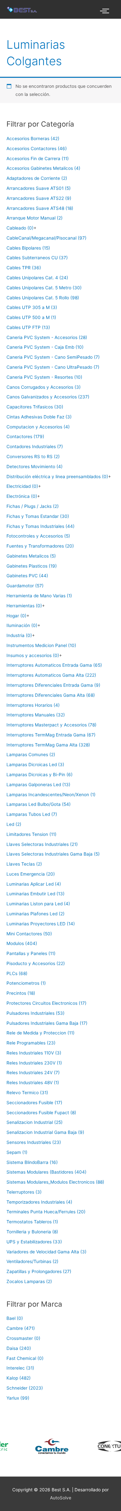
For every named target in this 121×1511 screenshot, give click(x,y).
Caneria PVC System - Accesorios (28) (46, 337)
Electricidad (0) (22, 486)
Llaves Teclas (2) (24, 864)
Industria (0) (19, 635)
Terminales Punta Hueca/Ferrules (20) (46, 1211)
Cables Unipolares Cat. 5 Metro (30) (44, 287)
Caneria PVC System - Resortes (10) (44, 377)
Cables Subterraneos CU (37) (37, 257)
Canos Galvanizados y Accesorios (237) (47, 396)
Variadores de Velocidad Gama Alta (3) (46, 1251)
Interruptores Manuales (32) (35, 714)
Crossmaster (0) (23, 1338)
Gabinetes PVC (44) (27, 575)
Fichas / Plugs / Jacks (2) (32, 506)
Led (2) (13, 824)
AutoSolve (60, 1497)
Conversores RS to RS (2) (33, 456)
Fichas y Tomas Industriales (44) (40, 526)
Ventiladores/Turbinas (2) (32, 1261)
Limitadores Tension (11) (31, 834)
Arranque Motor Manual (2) (34, 218)
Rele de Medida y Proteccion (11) (40, 1032)
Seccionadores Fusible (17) (34, 1102)
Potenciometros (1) (26, 983)
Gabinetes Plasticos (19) (31, 566)
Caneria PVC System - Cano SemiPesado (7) (53, 357)
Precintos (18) (20, 993)
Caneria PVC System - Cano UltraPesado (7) (52, 367)
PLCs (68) (16, 973)
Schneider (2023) (24, 1388)
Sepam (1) (16, 1152)
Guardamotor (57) (25, 585)
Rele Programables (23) (30, 1042)
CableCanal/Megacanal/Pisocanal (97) (46, 238)
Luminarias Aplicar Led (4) (33, 884)
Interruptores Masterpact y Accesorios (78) (51, 724)
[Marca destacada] (38, 1446)
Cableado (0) (20, 228)
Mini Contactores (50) (29, 933)
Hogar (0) (16, 615)
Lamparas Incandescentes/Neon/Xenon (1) (51, 794)
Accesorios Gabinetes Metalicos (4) (43, 168)
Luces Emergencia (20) (30, 874)
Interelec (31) (20, 1368)
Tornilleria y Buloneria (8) (32, 1231)
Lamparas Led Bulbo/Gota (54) (38, 804)
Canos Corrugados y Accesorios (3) (43, 387)
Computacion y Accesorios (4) (38, 426)
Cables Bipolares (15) (28, 248)
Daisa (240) (18, 1348)
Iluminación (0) (21, 625)
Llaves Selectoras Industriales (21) (42, 844)
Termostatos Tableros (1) (32, 1221)
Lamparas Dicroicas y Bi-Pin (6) (39, 774)
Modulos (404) (21, 943)
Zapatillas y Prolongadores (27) (38, 1271)
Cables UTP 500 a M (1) (31, 317)
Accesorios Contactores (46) (36, 148)
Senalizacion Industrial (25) (34, 1122)
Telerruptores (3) (24, 1192)
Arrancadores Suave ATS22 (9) (38, 198)
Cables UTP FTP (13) (28, 327)
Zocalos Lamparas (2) (29, 1281)
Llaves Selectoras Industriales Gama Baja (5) (53, 854)
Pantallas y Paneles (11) (30, 953)
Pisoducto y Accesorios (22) (35, 963)
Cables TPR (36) (23, 267)
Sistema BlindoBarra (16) (32, 1162)
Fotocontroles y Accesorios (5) (38, 536)
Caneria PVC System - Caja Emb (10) (45, 347)
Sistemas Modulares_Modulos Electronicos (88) (55, 1182)
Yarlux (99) (17, 1398)
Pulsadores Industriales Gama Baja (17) (46, 1023)
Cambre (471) (20, 1328)
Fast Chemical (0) (25, 1358)
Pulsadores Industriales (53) (35, 1013)
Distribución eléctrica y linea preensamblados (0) (57, 476)
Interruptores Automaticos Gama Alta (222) (51, 675)
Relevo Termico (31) (27, 1092)
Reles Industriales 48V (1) (32, 1082)
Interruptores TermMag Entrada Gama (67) (51, 734)
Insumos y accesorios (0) (32, 655)
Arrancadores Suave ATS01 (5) (38, 188)
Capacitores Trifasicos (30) (34, 406)
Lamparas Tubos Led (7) (31, 814)
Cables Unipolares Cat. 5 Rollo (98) (42, 297)
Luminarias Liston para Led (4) (38, 903)
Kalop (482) (18, 1378)
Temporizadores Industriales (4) (39, 1202)
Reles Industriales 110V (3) (33, 1052)
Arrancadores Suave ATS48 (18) (39, 208)
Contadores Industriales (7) (34, 446)
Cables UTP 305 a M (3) (31, 307)
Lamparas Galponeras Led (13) (38, 784)
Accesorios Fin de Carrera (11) (37, 158)
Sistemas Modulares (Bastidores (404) (46, 1172)
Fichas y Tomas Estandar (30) (37, 516)
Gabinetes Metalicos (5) (31, 556)
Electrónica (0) (21, 496)
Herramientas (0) (24, 605)
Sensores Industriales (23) (33, 1142)
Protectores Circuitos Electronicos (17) (46, 1003)
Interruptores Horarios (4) (33, 705)
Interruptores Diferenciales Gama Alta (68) (50, 695)
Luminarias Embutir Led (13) (35, 893)
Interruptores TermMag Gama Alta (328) (48, 744)
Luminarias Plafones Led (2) (35, 913)
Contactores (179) (25, 436)
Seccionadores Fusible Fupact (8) (41, 1112)
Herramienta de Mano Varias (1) (39, 595)
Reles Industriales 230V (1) (34, 1062)
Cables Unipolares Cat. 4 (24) (37, 277)
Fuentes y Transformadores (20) (40, 546)
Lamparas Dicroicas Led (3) (35, 764)
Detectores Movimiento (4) (34, 466)
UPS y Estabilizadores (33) (34, 1241)
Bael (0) (14, 1318)
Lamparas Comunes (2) (30, 754)
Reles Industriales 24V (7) (33, 1072)
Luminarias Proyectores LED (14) (40, 923)
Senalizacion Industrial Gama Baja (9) (45, 1132)
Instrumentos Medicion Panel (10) (41, 645)
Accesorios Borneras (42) (32, 138)
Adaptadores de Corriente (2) (36, 178)
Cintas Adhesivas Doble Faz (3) (39, 416)
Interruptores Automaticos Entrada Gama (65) (54, 665)
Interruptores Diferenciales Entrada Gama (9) (53, 685)
